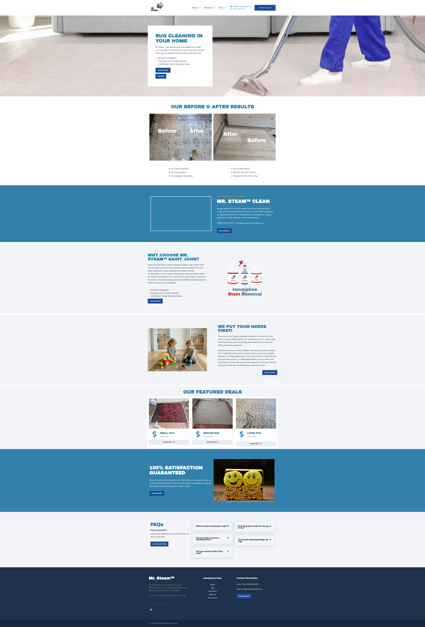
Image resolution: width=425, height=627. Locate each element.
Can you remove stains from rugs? (209, 552)
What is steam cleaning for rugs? (211, 526)
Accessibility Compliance (158, 604)
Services (208, 7)
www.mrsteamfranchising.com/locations (164, 598)
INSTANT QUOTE (265, 8)
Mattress (212, 594)
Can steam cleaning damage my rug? (253, 540)
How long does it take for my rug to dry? (253, 527)
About (195, 7)
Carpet (212, 584)
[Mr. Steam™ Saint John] (156, 7)
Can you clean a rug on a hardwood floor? (207, 539)
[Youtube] (151, 609)
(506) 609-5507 (252, 584)
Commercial (212, 598)
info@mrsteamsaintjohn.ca (252, 589)
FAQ (221, 7)
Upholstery (212, 591)
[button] (212, 526)
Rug (212, 588)
